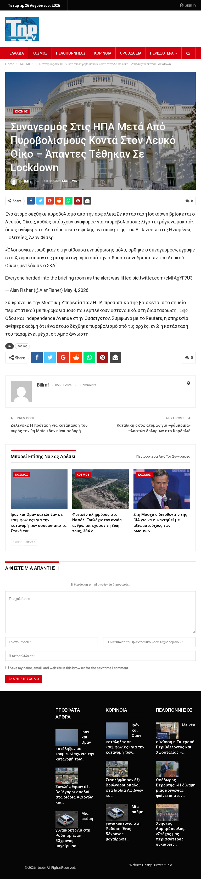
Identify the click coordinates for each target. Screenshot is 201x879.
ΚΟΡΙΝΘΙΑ (102, 53)
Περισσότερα (162, 53)
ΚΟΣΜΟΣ (39, 53)
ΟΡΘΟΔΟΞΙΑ (130, 53)
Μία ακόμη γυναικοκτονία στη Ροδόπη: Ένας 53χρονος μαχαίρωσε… (74, 829)
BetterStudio (163, 865)
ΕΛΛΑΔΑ (16, 53)
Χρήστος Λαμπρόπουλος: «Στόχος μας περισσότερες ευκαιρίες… (170, 834)
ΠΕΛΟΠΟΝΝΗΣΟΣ (71, 53)
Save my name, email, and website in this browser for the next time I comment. (69, 668)
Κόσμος (22, 346)
